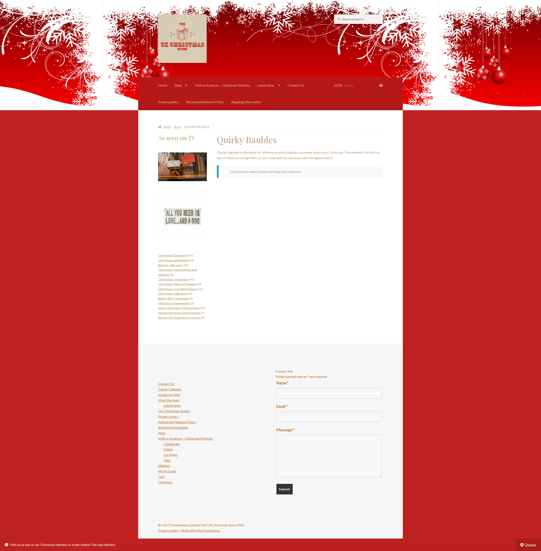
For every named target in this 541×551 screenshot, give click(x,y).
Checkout (165, 482)
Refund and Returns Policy (205, 102)
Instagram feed (169, 395)
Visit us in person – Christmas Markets (222, 85)
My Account (167, 471)
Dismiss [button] (530, 545)
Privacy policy (168, 102)
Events (168, 449)
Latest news (266, 85)
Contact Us (295, 85)
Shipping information (246, 102)
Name (282, 383)
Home (162, 85)
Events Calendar (170, 389)
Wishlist (164, 466)
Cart (161, 477)
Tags (167, 460)
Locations (171, 455)
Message (285, 430)
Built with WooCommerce (200, 530)
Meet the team (168, 400)
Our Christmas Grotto (174, 411)
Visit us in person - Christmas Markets (185, 438)
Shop (178, 85)
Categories (172, 444)
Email (282, 406)
